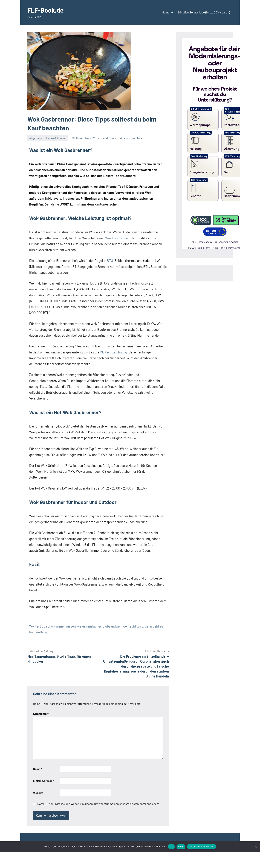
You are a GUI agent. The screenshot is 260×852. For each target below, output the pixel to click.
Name (37, 769)
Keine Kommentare (130, 138)
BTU (110, 260)
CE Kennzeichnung (113, 352)
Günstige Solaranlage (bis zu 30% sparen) (204, 12)
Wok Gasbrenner (117, 238)
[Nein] (255, 846)
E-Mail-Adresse (43, 780)
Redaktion (107, 138)
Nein (181, 846)
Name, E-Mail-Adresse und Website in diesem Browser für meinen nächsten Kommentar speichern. (98, 803)
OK (171, 846)
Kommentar (41, 713)
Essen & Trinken (56, 138)
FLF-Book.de (45, 10)
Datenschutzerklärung (201, 846)
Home (165, 12)
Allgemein (35, 138)
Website (38, 792)
